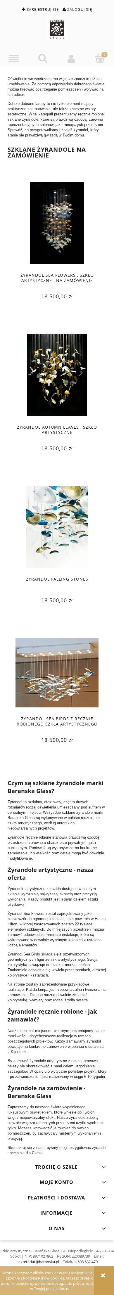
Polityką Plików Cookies (43, 1278)
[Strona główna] (57, 29)
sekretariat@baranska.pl (38, 1261)
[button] (14, 58)
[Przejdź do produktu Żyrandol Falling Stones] (57, 527)
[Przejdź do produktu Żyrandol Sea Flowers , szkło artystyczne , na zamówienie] (57, 223)
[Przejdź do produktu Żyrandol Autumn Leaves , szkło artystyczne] (57, 375)
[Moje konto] (71, 58)
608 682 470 (87, 1261)
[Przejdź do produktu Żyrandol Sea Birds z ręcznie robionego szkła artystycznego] (57, 673)
